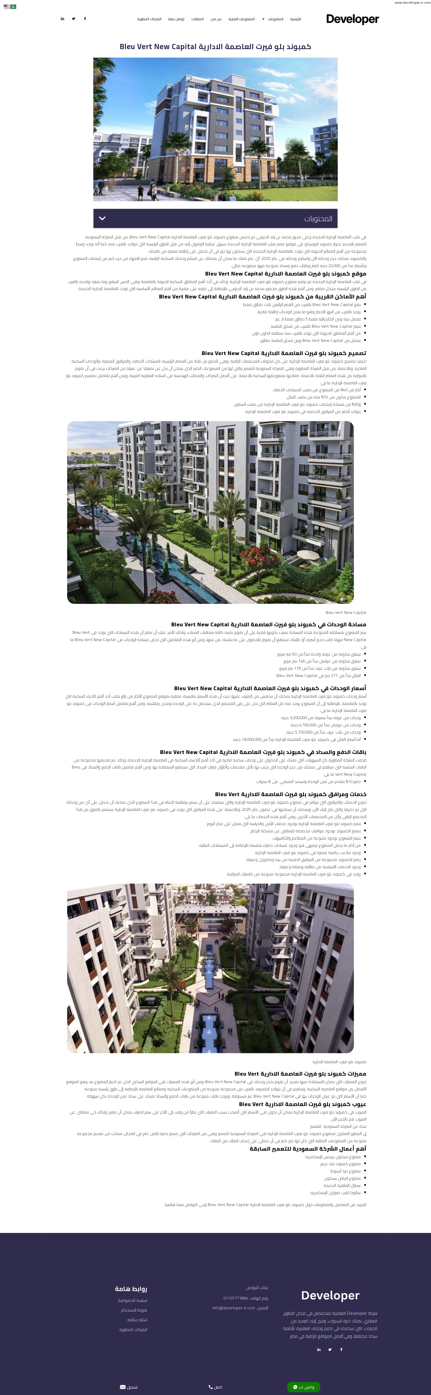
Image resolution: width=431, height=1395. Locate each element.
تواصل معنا (176, 19)
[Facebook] (85, 19)
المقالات (197, 19)
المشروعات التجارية (241, 19)
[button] (102, 218)
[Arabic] (13, 6)
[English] (7, 6)
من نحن (216, 19)
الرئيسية (295, 19)
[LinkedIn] (62, 19)
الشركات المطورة (149, 19)
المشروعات (275, 19)
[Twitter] (74, 19)
